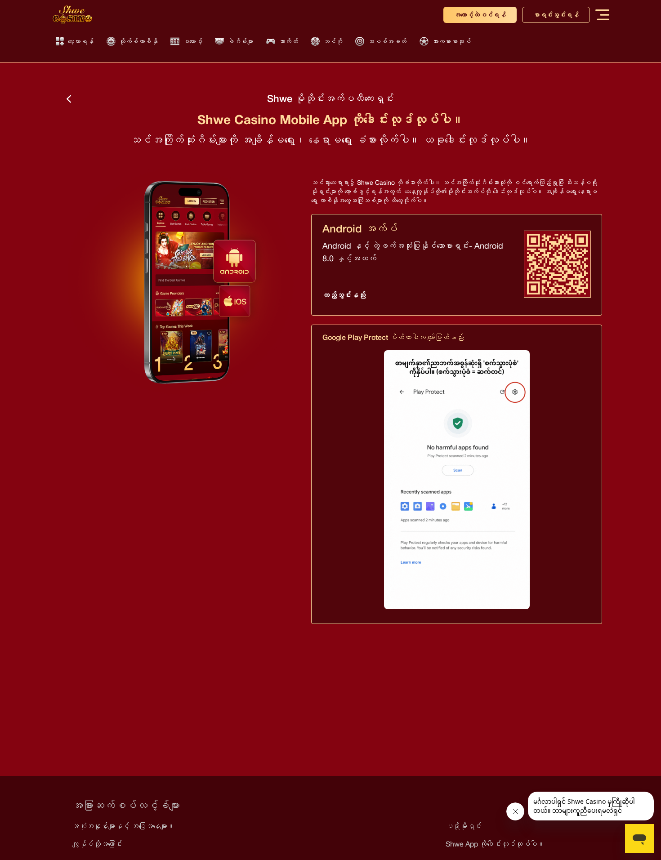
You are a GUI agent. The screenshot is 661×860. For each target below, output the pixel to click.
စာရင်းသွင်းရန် (556, 15)
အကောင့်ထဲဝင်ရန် (480, 15)
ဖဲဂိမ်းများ (241, 41)
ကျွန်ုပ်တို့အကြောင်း (97, 844)
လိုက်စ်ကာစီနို (138, 41)
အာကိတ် (288, 41)
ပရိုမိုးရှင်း (464, 826)
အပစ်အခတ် (387, 41)
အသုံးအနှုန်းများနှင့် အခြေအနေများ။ (123, 826)
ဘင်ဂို (333, 41)
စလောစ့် (192, 41)
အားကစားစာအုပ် (451, 41)
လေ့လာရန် (81, 41)
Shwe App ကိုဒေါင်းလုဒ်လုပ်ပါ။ (495, 844)
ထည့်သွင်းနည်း (344, 295)
